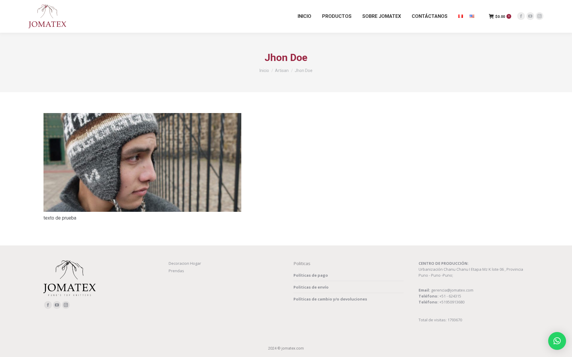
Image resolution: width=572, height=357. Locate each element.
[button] (557, 341)
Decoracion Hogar (185, 263)
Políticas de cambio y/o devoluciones (330, 299)
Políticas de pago (310, 275)
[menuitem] (304, 16)
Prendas (176, 270)
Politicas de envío (311, 287)
